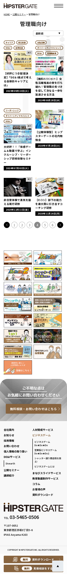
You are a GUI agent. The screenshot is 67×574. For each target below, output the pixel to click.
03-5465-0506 (24, 517)
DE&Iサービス (12, 457)
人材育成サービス (42, 430)
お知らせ (9, 435)
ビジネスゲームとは (44, 466)
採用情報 (9, 440)
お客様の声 (38, 489)
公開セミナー (11, 470)
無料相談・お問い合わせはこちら (33, 409)
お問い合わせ (11, 446)
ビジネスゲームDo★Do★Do (42, 443)
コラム (36, 484)
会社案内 (9, 430)
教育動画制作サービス (45, 478)
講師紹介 (9, 475)
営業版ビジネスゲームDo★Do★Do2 (45, 451)
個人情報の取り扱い (15, 451)
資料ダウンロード (42, 495)
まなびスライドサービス (46, 473)
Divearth (10, 463)
